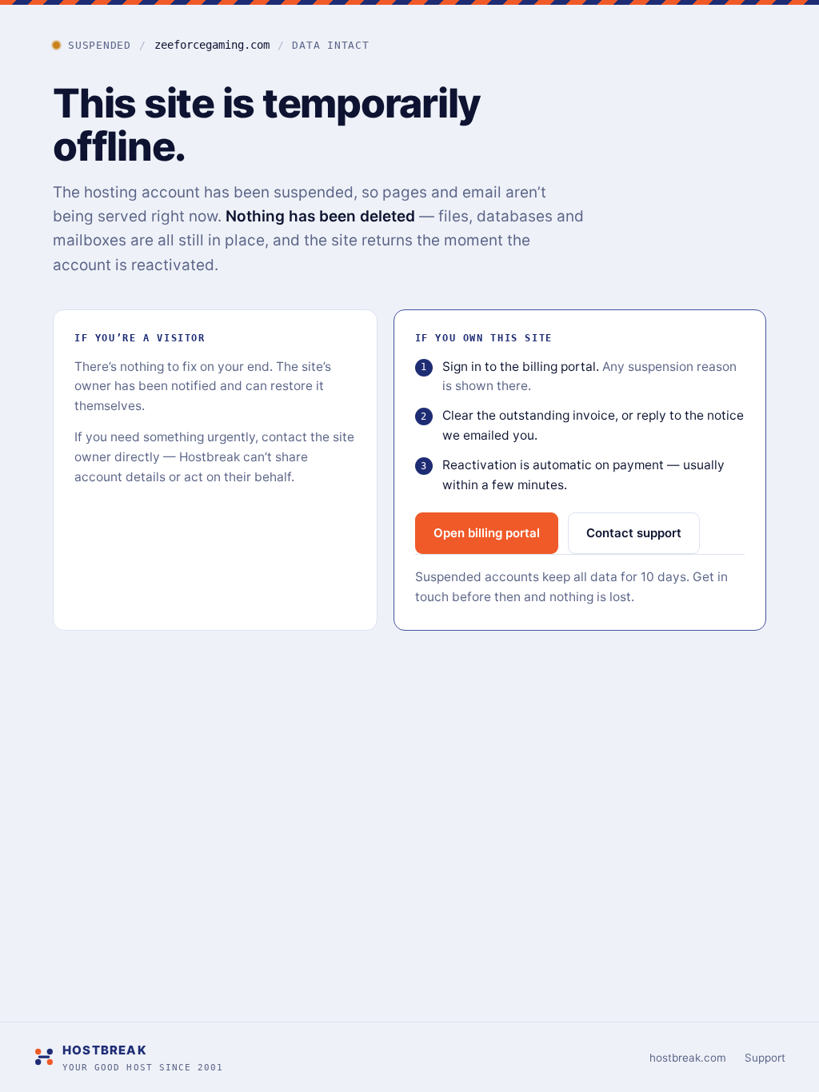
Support (765, 1057)
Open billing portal (486, 532)
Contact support (633, 532)
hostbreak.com (687, 1057)
